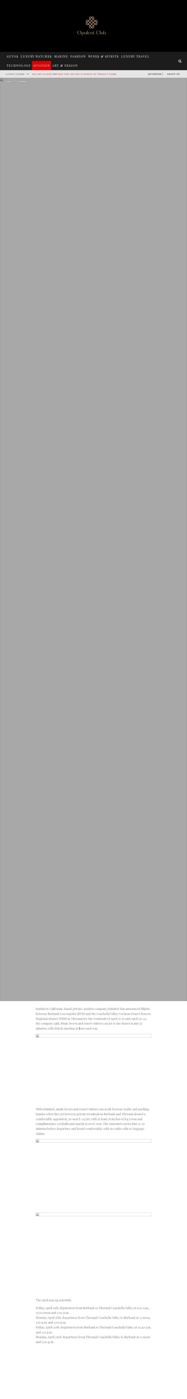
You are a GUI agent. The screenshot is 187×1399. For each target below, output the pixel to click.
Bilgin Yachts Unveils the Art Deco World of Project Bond (74, 74)
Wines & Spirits (103, 56)
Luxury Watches (36, 56)
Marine (61, 56)
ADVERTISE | (155, 74)
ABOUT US (173, 74)
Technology (19, 65)
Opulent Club (63, 560)
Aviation (41, 65)
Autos (12, 56)
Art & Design (65, 65)
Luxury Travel (135, 56)
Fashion (78, 56)
